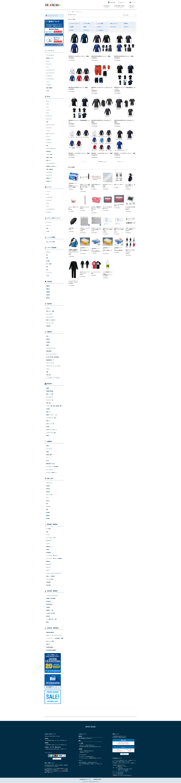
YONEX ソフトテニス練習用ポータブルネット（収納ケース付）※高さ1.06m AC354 (85, 187)
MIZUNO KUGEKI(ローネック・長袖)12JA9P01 (100, 57)
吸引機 (47, 426)
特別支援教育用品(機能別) (51, 650)
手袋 (47, 121)
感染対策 (48, 339)
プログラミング (49, 482)
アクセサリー (48, 84)
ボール (47, 101)
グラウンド (48, 252)
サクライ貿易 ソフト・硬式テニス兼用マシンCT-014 (130, 186)
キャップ (48, 136)
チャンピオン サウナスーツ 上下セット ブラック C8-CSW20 (73, 282)
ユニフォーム (48, 118)
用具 (47, 145)
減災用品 (48, 297)
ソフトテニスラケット (50, 78)
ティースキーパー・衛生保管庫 (52, 466)
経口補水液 (48, 601)
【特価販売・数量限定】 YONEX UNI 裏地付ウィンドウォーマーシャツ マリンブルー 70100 (74, 252)
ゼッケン (48, 61)
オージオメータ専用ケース (51, 472)
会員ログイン (122, 2)
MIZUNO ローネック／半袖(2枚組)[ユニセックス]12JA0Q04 (124, 89)
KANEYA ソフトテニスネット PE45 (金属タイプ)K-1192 (96, 229)
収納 (47, 531)
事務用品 (48, 561)
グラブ (47, 104)
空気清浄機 (48, 552)
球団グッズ (48, 160)
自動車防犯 (48, 325)
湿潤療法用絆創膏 (49, 391)
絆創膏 (47, 388)
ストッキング (48, 127)
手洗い (47, 336)
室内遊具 (48, 512)
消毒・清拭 (48, 402)
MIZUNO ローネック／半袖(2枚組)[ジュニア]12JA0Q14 (79, 122)
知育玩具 (48, 485)
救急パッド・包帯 (49, 394)
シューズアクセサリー (50, 209)
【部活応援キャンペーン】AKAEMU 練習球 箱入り (96, 250)
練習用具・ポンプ (49, 58)
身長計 (47, 445)
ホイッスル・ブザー (50, 323)
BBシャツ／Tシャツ (50, 133)
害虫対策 (48, 616)
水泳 (47, 269)
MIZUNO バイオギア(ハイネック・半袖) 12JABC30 (125, 154)
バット (47, 107)
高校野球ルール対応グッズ (51, 166)
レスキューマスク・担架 (51, 432)
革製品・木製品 (49, 157)
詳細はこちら (56, 758)
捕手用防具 (48, 151)
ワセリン (48, 368)
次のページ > (120, 161)
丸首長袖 (71, 26)
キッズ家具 (48, 528)
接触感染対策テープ (50, 360)
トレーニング (48, 272)
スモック (48, 570)
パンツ (47, 67)
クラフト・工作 (49, 494)
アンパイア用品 (49, 154)
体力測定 (48, 260)
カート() (133, 2)
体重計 (47, 451)
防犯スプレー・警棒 (50, 311)
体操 (47, 257)
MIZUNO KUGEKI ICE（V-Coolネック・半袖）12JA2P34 (124, 122)
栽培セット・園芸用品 (50, 576)
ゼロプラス (126, 26)
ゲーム (47, 497)
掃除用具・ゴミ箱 (49, 610)
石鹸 (47, 371)
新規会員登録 (112, 2)
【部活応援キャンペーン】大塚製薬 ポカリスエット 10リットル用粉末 (73, 185)
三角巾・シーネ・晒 (50, 423)
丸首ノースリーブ (114, 23)
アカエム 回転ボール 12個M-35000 (73, 208)
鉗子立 (47, 460)
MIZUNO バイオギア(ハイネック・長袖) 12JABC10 (79, 154)
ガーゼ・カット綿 (49, 400)
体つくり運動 (48, 263)
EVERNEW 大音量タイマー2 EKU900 (130, 208)
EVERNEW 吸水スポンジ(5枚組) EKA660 (96, 186)
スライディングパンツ (50, 124)
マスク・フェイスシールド (51, 354)
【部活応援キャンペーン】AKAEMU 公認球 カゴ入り (107, 249)
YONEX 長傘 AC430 (71, 229)
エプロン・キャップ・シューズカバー (53, 365)
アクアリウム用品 (49, 579)
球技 (47, 266)
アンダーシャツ (79, 11)
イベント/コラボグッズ (50, 163)
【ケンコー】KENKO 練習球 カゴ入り (118, 205)
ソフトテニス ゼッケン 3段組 (96, 273)
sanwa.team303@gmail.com (123, 771)
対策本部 (48, 294)
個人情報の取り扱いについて (85, 779)
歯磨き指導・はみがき (50, 463)
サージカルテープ (49, 397)
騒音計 (47, 622)
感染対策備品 (48, 351)
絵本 (47, 503)
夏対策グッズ (48, 178)
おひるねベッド (49, 540)
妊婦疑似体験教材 (49, 647)
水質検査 (48, 607)
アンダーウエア (49, 197)
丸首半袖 (125, 23)
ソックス (48, 130)
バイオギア (99, 26)
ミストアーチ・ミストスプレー (52, 595)
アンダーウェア (49, 75)
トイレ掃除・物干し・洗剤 (51, 619)
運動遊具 (48, 515)
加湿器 (47, 549)
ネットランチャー (49, 314)
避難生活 (48, 288)
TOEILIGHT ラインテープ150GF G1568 (107, 186)
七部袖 (85, 26)
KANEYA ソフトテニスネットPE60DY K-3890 (85, 229)
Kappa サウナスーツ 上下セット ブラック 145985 (85, 273)
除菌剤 (47, 345)
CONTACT (131, 6)
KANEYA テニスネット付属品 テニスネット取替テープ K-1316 (119, 230)
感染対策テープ (49, 546)
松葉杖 (47, 435)
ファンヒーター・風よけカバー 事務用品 (54, 558)
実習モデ (48, 644)
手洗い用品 (48, 374)
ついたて (48, 543)
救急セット (48, 420)
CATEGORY (106, 6)
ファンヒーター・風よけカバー (52, 555)
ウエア (47, 112)
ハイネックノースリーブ (74, 23)
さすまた (48, 308)
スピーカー (48, 567)
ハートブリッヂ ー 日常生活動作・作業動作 (54, 639)
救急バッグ (48, 411)
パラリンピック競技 (50, 641)
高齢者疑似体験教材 (50, 632)
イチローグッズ (49, 172)
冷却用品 (48, 408)
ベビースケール (49, 448)
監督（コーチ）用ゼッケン (118, 185)
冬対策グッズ (48, 181)
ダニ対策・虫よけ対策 (50, 613)
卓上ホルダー (48, 564)
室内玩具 (48, 488)
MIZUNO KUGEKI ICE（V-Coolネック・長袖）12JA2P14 (101, 122)
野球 (73, 11)
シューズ (48, 81)
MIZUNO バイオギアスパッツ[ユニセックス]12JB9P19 (101, 89)
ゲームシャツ (48, 64)
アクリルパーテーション (51, 348)
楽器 (47, 509)
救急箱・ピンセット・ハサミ (51, 414)
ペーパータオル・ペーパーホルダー (53, 377)
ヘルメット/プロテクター (51, 148)
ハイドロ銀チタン (100, 30)
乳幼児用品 (48, 585)
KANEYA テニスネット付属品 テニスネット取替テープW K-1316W (107, 230)
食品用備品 (48, 582)
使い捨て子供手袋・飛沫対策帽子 (52, 357)
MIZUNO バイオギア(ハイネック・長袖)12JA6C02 (79, 57)
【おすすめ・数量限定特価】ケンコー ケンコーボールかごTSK (96, 208)
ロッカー (48, 534)
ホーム (69, 11)
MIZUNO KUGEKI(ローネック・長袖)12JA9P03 (78, 88)
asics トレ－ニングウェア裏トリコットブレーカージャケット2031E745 (130, 251)
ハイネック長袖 (100, 23)
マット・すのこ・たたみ (51, 537)
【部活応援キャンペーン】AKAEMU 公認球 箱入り (118, 249)
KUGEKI (71, 30)
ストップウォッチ (49, 469)
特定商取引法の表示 (97, 779)
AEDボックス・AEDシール (51, 429)
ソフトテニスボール (50, 55)
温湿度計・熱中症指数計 (51, 598)
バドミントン (48, 225)
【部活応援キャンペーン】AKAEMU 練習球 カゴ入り (84, 249)
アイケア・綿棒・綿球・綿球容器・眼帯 (54, 405)
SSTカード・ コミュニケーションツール (54, 635)
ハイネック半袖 (86, 23)
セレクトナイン (49, 175)
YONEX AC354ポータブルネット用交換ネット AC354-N (130, 229)
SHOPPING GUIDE (119, 6)
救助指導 (48, 291)
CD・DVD (48, 506)
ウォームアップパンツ (50, 72)
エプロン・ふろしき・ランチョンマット (54, 573)
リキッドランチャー (50, 317)
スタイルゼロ (113, 26)
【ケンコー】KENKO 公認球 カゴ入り (107, 208)
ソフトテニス (48, 222)
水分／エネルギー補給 (50, 241)
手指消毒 (48, 342)
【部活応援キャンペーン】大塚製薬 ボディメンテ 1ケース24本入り (108, 274)
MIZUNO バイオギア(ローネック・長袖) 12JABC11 (102, 154)
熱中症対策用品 (49, 604)
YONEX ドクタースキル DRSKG (84, 208)
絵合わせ (48, 500)
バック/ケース (49, 142)
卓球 (47, 228)
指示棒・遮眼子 (49, 454)
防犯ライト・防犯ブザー (51, 320)
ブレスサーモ (86, 30)
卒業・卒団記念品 (49, 169)
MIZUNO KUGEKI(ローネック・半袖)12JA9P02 (123, 57)
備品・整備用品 (49, 87)
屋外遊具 (48, 518)
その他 (47, 90)
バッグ (47, 206)
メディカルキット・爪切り (51, 417)
